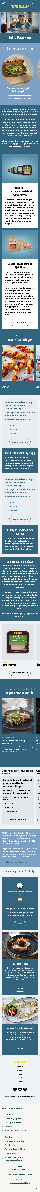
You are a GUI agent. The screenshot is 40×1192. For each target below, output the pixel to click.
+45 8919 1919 (20, 1099)
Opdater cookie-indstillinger (20, 1183)
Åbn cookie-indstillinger (20, 442)
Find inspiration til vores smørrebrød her (15, 862)
